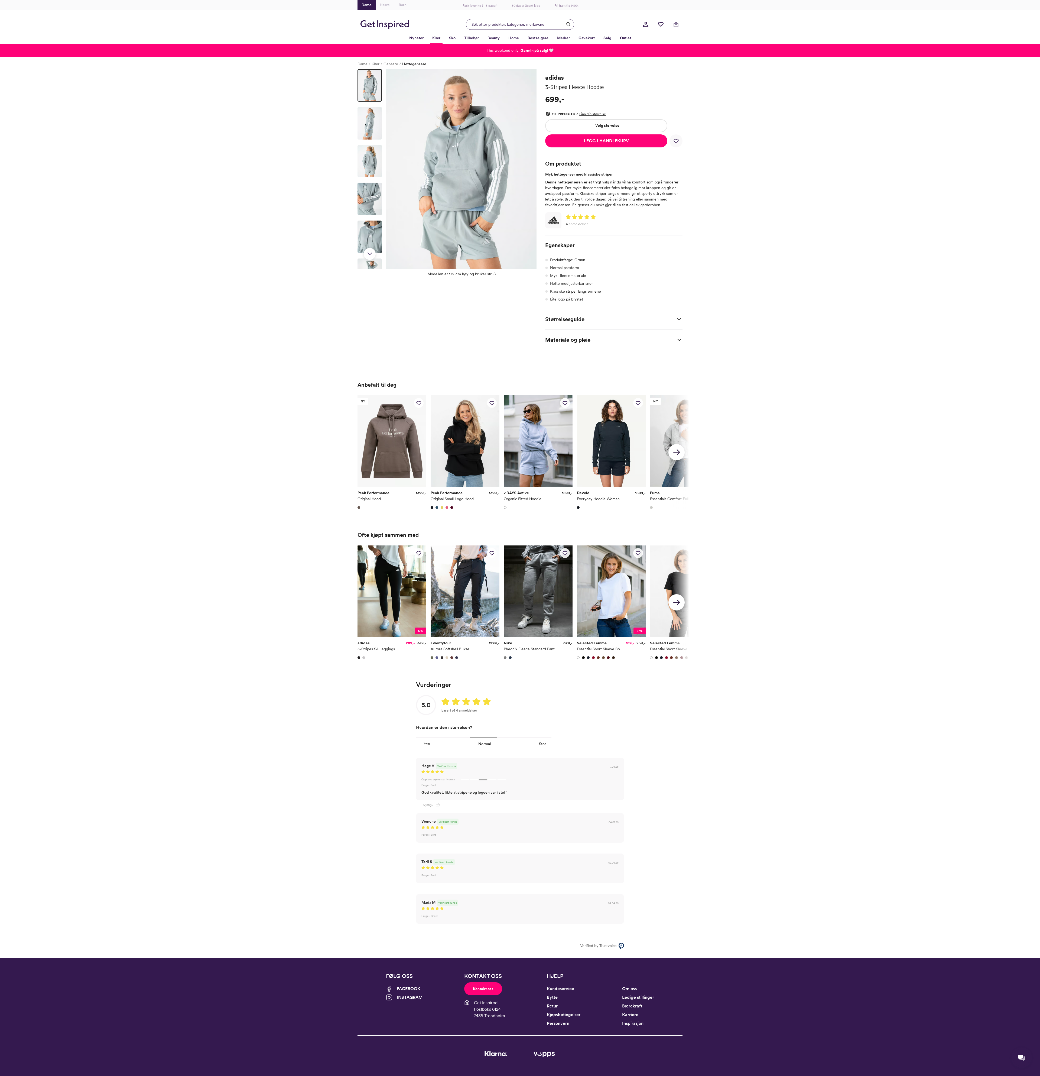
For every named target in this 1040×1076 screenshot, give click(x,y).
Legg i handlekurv (606, 140)
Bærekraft (632, 1006)
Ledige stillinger (638, 997)
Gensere (391, 64)
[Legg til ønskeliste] (676, 140)
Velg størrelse (607, 125)
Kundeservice (560, 988)
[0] (660, 24)
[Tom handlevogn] (676, 24)
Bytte (552, 997)
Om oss (629, 988)
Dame (363, 64)
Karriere (630, 1014)
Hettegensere (414, 64)
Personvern (558, 1023)
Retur (552, 1006)
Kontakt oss (483, 989)
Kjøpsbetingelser (563, 1014)
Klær (375, 64)
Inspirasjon (633, 1023)
